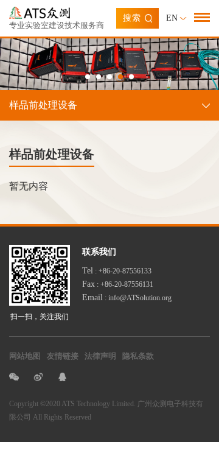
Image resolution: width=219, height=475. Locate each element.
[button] (87, 76)
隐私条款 (138, 356)
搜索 (132, 18)
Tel (87, 270)
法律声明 (100, 356)
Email (92, 297)
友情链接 (62, 356)
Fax (88, 284)
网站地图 (25, 356)
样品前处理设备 (43, 105)
